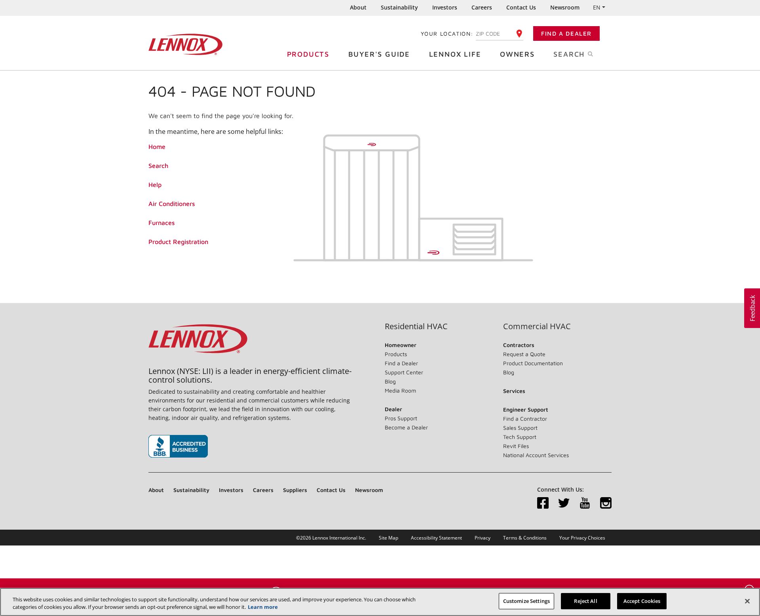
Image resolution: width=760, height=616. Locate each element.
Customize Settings (526, 601)
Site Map (388, 537)
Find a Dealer (566, 33)
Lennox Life (455, 54)
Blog (390, 381)
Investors (444, 7)
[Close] (747, 601)
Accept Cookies (642, 601)
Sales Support (520, 427)
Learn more (263, 607)
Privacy (482, 537)
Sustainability (399, 7)
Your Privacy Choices (582, 537)
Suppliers (295, 489)
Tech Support (519, 436)
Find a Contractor (525, 418)
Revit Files (516, 445)
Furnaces (161, 222)
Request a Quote (524, 354)
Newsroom (565, 7)
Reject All (585, 601)
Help (155, 184)
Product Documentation (533, 363)
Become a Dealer (406, 427)
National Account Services (536, 455)
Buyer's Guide (379, 54)
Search (158, 165)
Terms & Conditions (525, 537)
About (358, 7)
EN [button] (596, 7)
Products (308, 54)
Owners (517, 54)
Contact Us (521, 7)
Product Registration (178, 241)
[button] (752, 308)
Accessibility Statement (436, 537)
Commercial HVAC (537, 326)
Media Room (400, 390)
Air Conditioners (171, 203)
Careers (481, 7)
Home (156, 146)
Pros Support (401, 418)
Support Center (404, 372)
